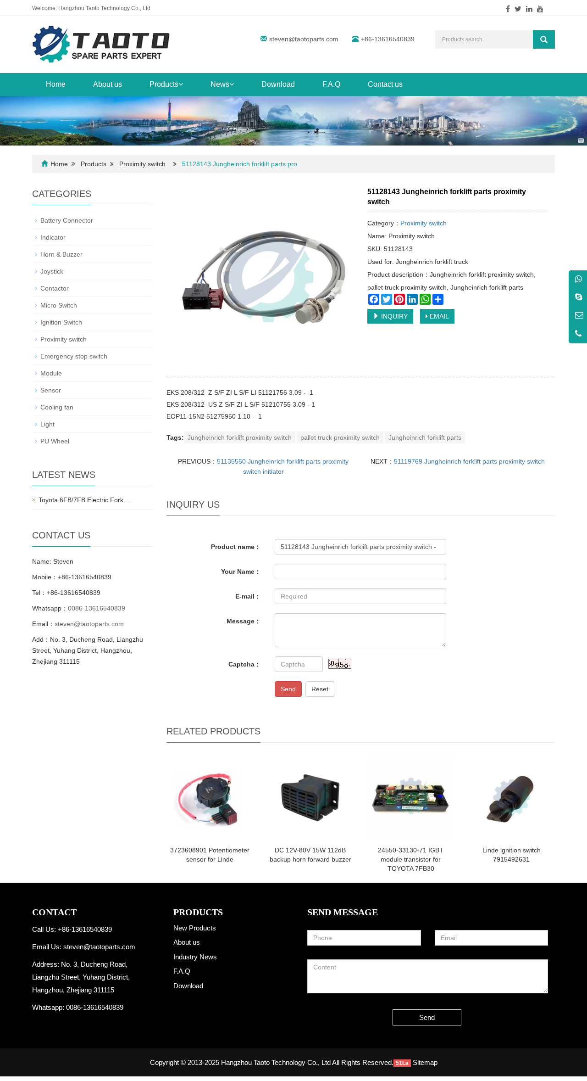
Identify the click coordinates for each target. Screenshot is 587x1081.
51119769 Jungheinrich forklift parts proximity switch (469, 461)
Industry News (195, 957)
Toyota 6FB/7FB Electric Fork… (84, 500)
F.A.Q (331, 84)
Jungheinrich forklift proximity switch (240, 437)
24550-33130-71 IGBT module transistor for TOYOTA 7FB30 (410, 859)
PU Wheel (54, 441)
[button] (180, 84)
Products (164, 84)
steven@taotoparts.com (303, 39)
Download (278, 84)
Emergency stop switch (73, 356)
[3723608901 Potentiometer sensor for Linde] (209, 797)
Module (51, 373)
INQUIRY (393, 316)
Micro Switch (58, 305)
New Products (194, 928)
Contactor (54, 288)
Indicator (53, 237)
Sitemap (425, 1062)
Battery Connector (66, 220)
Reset (319, 689)
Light (47, 424)
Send (288, 689)
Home (56, 84)
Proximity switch (142, 164)
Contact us (385, 84)
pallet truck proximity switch (340, 437)
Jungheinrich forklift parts (424, 437)
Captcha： (244, 664)
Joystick (51, 271)
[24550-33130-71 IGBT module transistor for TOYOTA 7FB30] (410, 797)
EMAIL (438, 316)
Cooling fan (56, 407)
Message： (244, 621)
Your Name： (241, 571)
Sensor (50, 390)
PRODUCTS (198, 912)
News (219, 84)
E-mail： (248, 596)
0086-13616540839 (96, 608)
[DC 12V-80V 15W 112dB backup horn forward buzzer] (310, 797)
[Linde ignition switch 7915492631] (511, 797)
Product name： (236, 546)
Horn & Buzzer (61, 254)
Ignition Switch (61, 322)
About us (107, 84)
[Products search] (544, 39)
